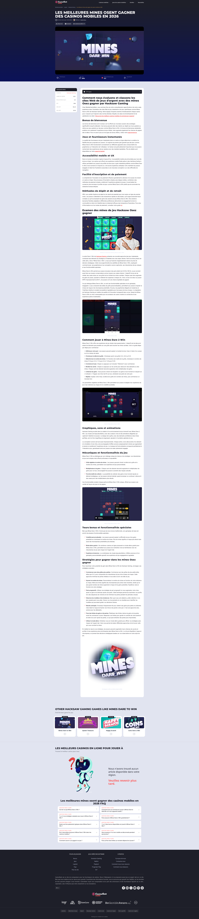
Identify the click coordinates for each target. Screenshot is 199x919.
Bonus (75, 858)
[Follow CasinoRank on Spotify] (138, 887)
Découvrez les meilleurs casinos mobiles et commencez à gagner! (114, 116)
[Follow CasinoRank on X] (131, 887)
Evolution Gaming (96, 858)
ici (121, 205)
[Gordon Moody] (97, 902)
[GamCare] (83, 902)
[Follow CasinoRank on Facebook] (123, 887)
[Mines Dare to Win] (65, 726)
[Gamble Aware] (118, 902)
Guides (132, 2)
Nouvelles (141, 2)
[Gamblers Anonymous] (72, 902)
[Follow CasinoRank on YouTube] (134, 887)
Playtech (96, 864)
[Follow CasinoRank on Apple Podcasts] (142, 887)
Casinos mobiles (103, 2)
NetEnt (96, 861)
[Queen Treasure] (88, 726)
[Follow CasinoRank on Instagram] (127, 887)
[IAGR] (64, 902)
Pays (75, 867)
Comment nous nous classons (121, 864)
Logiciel (75, 864)
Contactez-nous (120, 861)
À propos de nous (120, 858)
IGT (96, 870)
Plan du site (75, 870)
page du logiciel (99, 151)
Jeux (75, 861)
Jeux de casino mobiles (119, 2)
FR (56, 888)
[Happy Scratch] (111, 726)
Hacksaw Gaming (71, 93)
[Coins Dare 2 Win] (134, 726)
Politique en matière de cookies (99, 916)
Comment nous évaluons (120, 867)
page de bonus (132, 132)
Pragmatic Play (96, 867)
